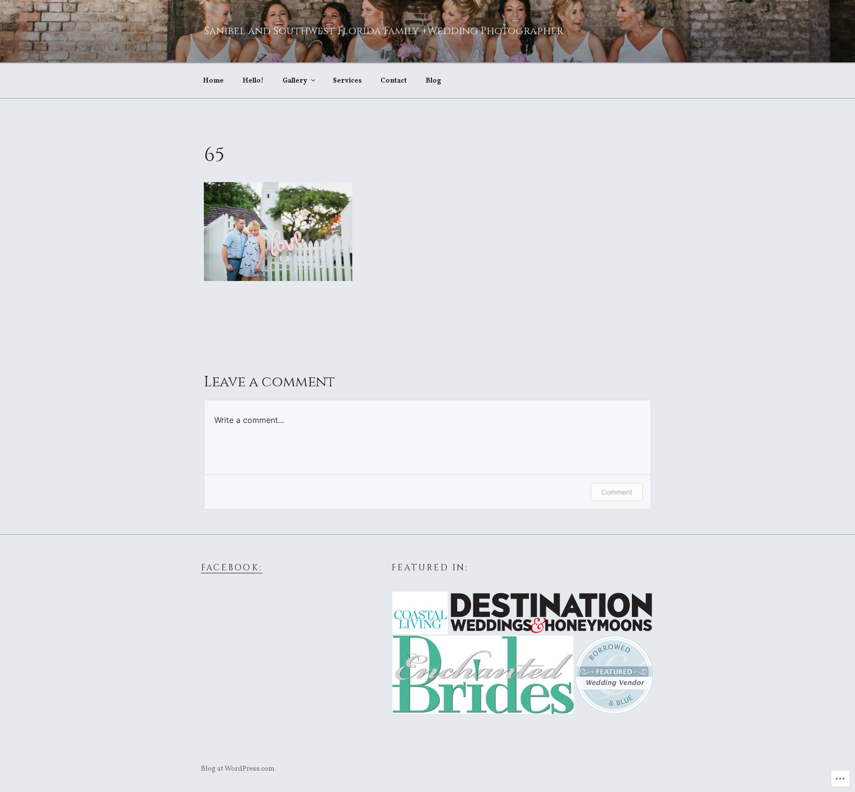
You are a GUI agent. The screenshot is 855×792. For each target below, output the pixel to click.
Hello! (253, 81)
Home (213, 81)
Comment (616, 492)
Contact (393, 81)
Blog (433, 81)
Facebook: (231, 567)
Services (347, 81)
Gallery (295, 81)
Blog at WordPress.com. (238, 769)
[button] (419, 613)
